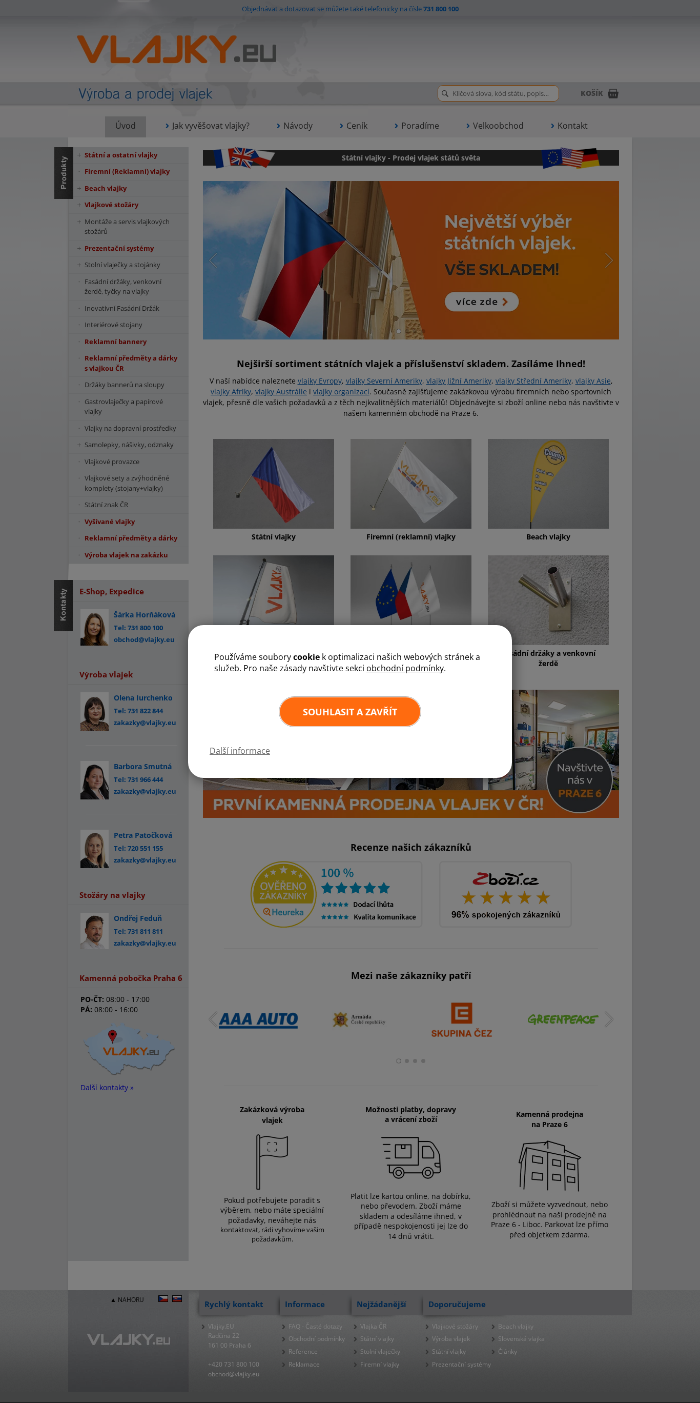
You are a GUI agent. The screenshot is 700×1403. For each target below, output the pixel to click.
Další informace (240, 750)
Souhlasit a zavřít (350, 712)
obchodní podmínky (405, 668)
